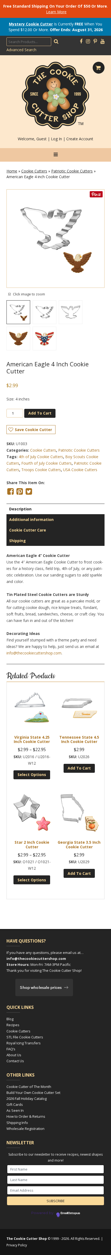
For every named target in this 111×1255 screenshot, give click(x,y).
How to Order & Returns (25, 1116)
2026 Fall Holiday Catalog (26, 1098)
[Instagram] (88, 41)
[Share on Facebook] (10, 491)
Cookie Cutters (34, 171)
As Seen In (15, 1110)
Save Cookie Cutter (33, 429)
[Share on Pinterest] (19, 491)
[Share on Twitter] (29, 491)
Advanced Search (21, 49)
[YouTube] (102, 41)
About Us (13, 1054)
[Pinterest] (95, 41)
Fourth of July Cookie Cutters (46, 463)
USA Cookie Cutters (80, 469)
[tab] (55, 509)
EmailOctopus (70, 1213)
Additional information (31, 519)
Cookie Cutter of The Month (28, 1086)
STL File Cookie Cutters (24, 1037)
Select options (32, 774)
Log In (56, 138)
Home (11, 171)
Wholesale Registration (25, 1128)
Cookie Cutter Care (27, 530)
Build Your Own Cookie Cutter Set (33, 1092)
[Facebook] (81, 41)
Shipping (17, 540)
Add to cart (39, 413)
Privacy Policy (16, 1245)
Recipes (12, 1024)
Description (20, 508)
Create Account (79, 138)
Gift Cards (14, 1104)
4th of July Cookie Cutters (41, 456)
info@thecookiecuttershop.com (33, 653)
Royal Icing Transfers (23, 1043)
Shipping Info (17, 1122)
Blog (9, 1018)
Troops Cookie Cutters (41, 469)
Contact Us (15, 1060)
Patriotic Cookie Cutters (72, 171)
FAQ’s (10, 1049)
